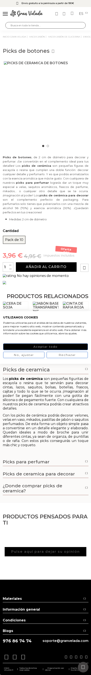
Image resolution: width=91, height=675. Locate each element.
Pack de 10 (14, 240)
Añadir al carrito (46, 267)
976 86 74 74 (17, 641)
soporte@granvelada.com (65, 641)
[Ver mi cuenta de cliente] (64, 14)
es (81, 14)
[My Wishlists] (57, 14)
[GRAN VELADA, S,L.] (26, 13)
